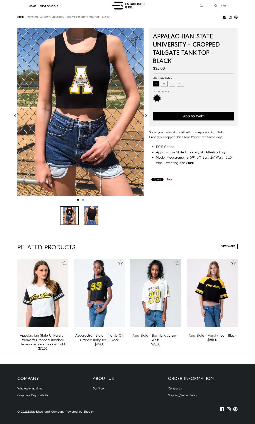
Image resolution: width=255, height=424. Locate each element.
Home (20, 16)
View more (228, 246)
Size (162, 78)
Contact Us (175, 388)
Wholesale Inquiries (29, 388)
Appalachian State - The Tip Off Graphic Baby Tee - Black (99, 337)
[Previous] (15, 115)
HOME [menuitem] (32, 6)
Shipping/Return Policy (182, 395)
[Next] (146, 115)
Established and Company (46, 411)
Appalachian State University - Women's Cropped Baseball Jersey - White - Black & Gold (43, 339)
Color (161, 91)
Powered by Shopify (80, 411)
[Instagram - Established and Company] (230, 16)
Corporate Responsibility (32, 395)
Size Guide (165, 77)
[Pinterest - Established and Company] (236, 16)
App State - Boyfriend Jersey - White (156, 337)
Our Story (99, 388)
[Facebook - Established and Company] (224, 16)
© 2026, (22, 411)
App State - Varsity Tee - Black (212, 335)
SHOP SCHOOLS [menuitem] (49, 6)
